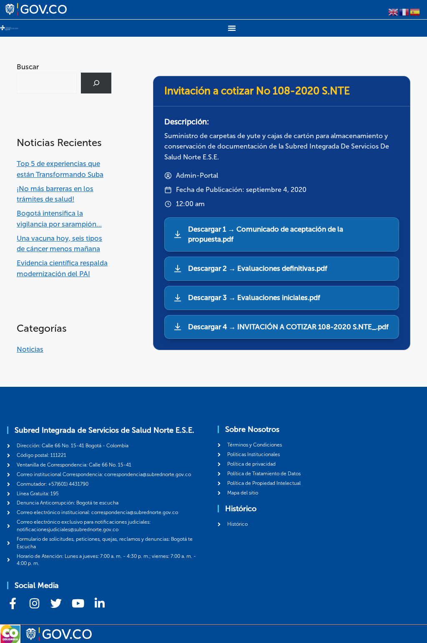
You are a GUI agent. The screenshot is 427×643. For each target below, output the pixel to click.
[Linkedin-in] (99, 603)
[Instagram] (34, 603)
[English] (393, 11)
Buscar (28, 67)
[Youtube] (77, 603)
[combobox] (47, 83)
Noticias (30, 349)
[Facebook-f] (12, 603)
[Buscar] (96, 83)
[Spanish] (415, 11)
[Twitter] (56, 603)
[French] (404, 11)
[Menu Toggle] (232, 28)
